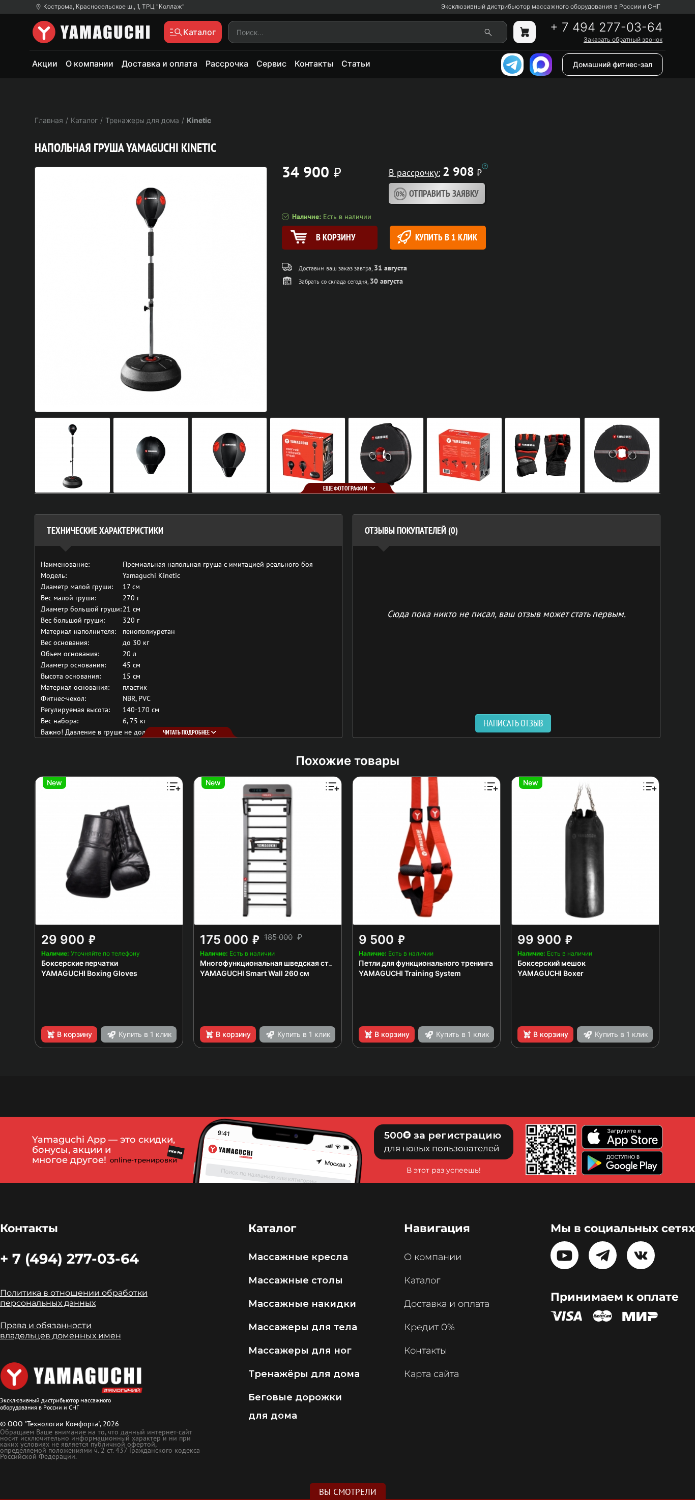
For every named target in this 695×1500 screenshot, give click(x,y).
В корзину (74, 1034)
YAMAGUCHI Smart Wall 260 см (254, 973)
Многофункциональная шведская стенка (272, 963)
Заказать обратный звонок (623, 39)
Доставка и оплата (159, 63)
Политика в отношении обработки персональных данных (74, 1298)
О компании (89, 63)
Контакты (314, 63)
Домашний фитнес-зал (612, 64)
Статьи (355, 63)
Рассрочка (227, 63)
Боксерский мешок (551, 963)
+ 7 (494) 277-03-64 (69, 1258)
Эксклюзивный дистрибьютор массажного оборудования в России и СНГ (550, 6)
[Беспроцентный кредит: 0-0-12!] (485, 166)
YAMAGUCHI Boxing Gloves (89, 973)
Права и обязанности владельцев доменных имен (60, 1330)
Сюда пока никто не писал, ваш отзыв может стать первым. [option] (506, 613)
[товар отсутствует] (524, 32)
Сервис (271, 63)
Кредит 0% (429, 1327)
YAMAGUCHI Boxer (550, 973)
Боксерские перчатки (79, 963)
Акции (44, 63)
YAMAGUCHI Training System (410, 973)
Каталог (422, 1280)
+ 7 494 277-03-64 (606, 27)
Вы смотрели (348, 1491)
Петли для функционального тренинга (426, 963)
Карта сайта (431, 1374)
